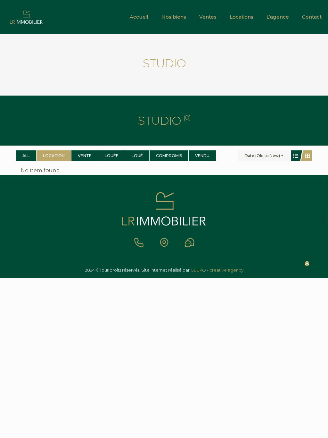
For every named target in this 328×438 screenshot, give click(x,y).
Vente (85, 155)
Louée (112, 155)
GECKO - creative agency (217, 270)
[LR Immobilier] (26, 17)
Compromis (169, 155)
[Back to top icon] (307, 263)
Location (54, 155)
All (26, 155)
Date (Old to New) (262, 155)
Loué (137, 155)
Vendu (202, 155)
